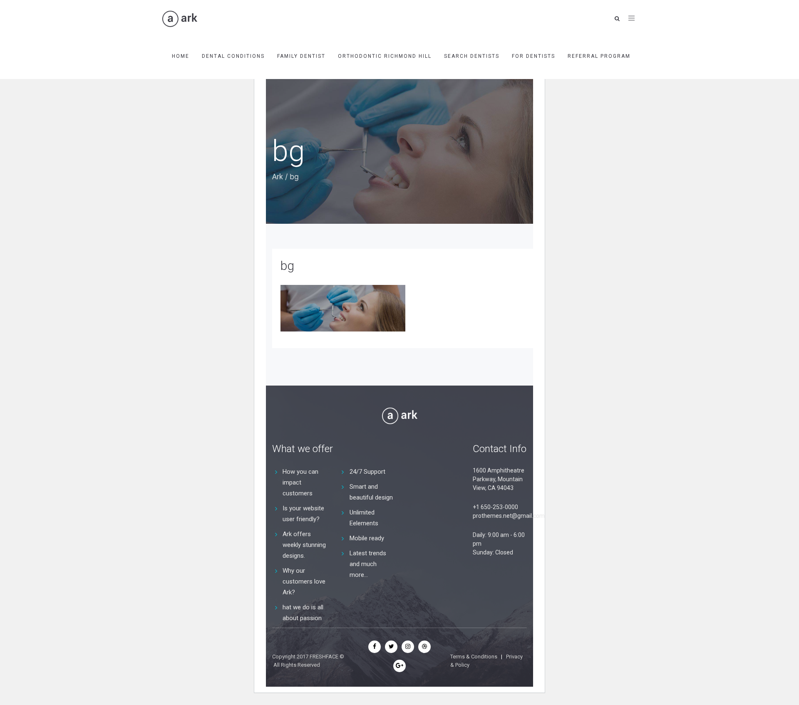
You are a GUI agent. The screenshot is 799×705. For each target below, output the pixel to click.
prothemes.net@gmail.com (509, 515)
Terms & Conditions (473, 656)
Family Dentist (301, 56)
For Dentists (533, 56)
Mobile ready (367, 538)
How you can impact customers (300, 482)
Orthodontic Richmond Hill (385, 56)
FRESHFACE (324, 656)
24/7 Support (367, 471)
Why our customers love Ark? (304, 581)
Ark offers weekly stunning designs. (304, 544)
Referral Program (599, 56)
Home (180, 56)
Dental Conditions (233, 56)
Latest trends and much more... (368, 564)
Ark (277, 176)
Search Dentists (471, 56)
